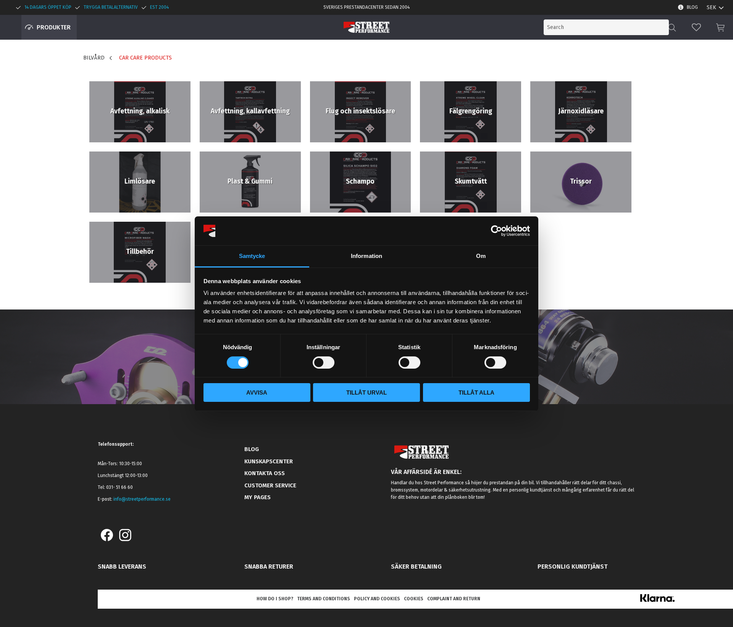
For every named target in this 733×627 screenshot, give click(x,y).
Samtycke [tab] (252, 256)
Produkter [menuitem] (54, 27)
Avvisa (256, 392)
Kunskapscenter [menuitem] (268, 461)
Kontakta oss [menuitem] (264, 473)
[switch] (323, 362)
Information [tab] (366, 256)
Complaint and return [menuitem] (453, 598)
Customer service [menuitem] (270, 485)
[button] (696, 27)
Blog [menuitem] (692, 7)
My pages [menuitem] (257, 497)
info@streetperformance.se (142, 499)
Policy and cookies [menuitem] (377, 598)
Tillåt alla (476, 392)
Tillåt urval (366, 392)
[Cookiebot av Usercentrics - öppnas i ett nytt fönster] (496, 231)
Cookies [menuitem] (413, 598)
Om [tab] (481, 256)
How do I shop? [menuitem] (275, 598)
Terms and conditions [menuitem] (323, 598)
